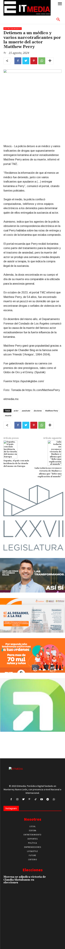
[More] (50, 60)
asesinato (26, 410)
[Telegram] (48, 799)
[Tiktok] (35, 799)
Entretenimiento (12, 28)
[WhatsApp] (41, 60)
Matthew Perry (51, 410)
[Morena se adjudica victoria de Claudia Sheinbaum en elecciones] (56, 880)
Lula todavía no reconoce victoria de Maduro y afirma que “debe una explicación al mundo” (48, 472)
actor (16, 410)
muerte (8, 415)
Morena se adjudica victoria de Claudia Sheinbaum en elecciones (24, 879)
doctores (38, 410)
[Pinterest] (33, 60)
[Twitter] (25, 60)
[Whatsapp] (54, 799)
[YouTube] (42, 799)
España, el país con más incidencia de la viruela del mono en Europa (16, 463)
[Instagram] (17, 799)
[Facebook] (17, 60)
